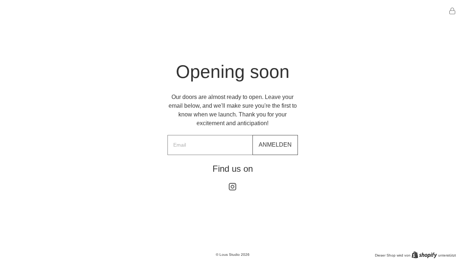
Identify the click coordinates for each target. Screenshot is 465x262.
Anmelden (275, 145)
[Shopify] (424, 254)
